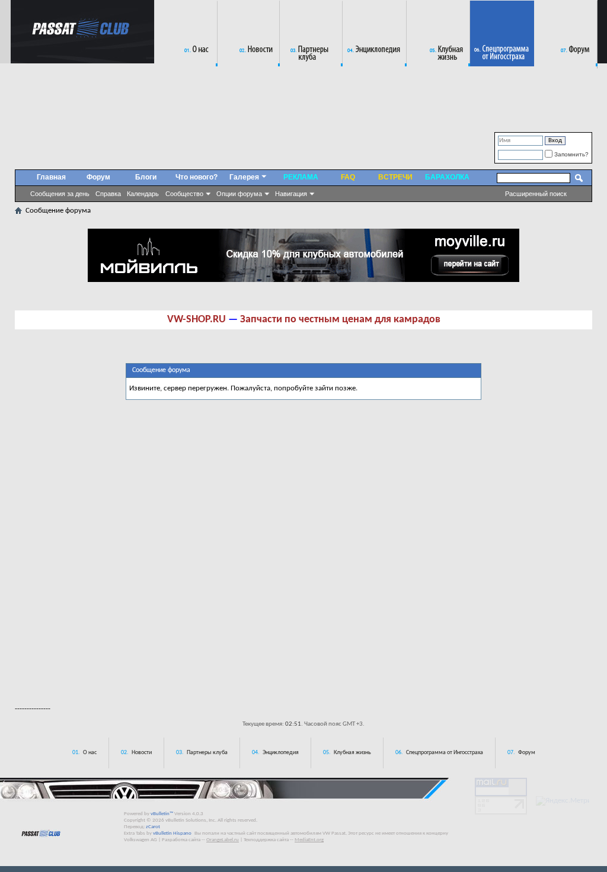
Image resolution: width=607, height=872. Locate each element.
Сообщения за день (60, 193)
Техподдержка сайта (266, 839)
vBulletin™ (162, 813)
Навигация (291, 193)
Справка (108, 193)
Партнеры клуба (207, 752)
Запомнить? (570, 154)
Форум (98, 177)
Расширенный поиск (536, 193)
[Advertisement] (303, 662)
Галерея (244, 177)
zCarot (153, 826)
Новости (142, 752)
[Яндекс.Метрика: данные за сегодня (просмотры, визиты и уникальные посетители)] (562, 801)
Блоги (145, 177)
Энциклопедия (281, 752)
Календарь (143, 193)
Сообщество (184, 193)
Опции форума (239, 193)
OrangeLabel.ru (222, 839)
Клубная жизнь (352, 752)
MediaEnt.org (309, 839)
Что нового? (196, 177)
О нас (90, 752)
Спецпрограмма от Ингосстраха (444, 752)
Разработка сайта (181, 839)
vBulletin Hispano (172, 833)
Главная (51, 177)
